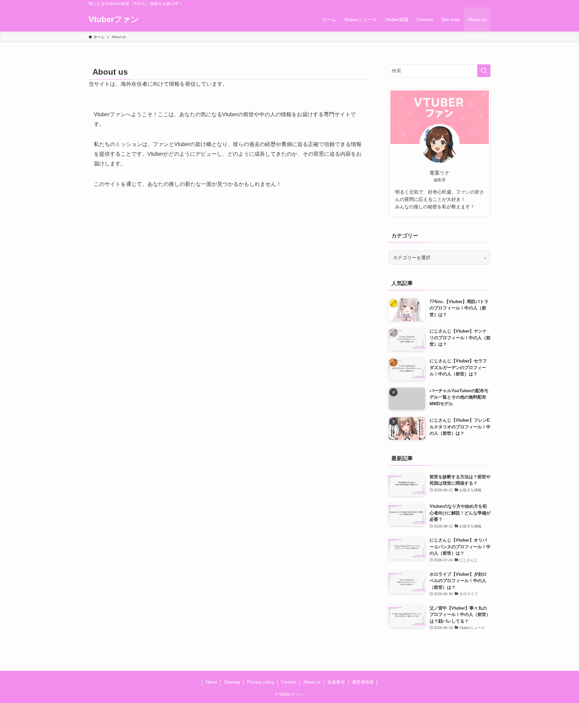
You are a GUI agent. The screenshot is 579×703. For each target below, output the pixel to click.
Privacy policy (260, 682)
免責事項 (336, 682)
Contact (288, 682)
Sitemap (232, 682)
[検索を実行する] (484, 70)
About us (312, 682)
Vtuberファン (113, 19)
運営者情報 (363, 682)
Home (211, 682)
